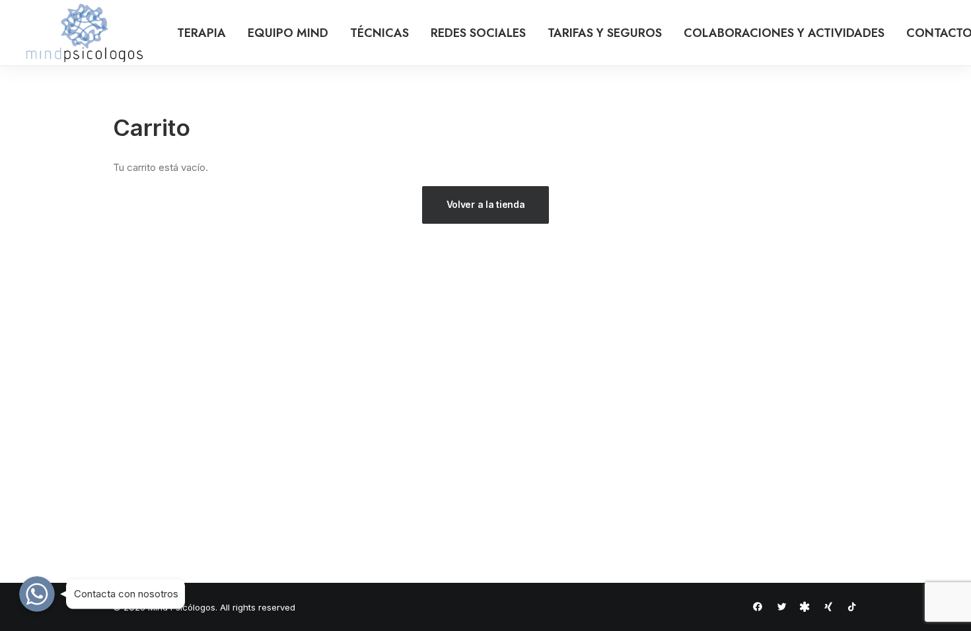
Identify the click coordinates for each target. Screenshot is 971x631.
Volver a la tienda (486, 204)
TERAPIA (201, 33)
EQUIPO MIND (288, 33)
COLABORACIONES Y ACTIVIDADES (784, 33)
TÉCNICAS (379, 33)
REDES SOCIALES (478, 33)
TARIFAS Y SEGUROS (605, 33)
